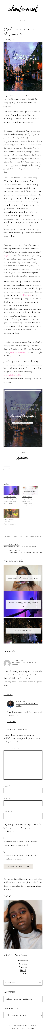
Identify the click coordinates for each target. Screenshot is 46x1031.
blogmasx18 (35, 536)
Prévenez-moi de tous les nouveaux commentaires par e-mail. (21, 843)
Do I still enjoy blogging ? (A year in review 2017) (29, 498)
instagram (35, 352)
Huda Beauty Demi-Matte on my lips (23, 578)
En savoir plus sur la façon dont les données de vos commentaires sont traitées (23, 886)
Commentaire (11, 748)
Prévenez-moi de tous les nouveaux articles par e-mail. (21, 857)
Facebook (23, 973)
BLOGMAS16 (33, 259)
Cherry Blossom (9, 519)
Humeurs (18, 536)
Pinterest (23, 967)
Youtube (23, 963)
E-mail (8, 798)
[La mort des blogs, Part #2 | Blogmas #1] (11, 490)
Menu (24, 20)
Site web (8, 811)
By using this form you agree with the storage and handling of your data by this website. (23, 827)
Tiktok (23, 970)
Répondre (8, 694)
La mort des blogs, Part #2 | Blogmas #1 (10, 497)
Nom (7, 786)
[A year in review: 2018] (23, 619)
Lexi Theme (15, 1028)
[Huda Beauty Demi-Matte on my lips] (23, 566)
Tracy (15, 661)
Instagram (23, 960)
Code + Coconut (28, 1028)
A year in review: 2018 (23, 630)
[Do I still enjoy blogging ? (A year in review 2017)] (30, 490)
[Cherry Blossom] (11, 513)
